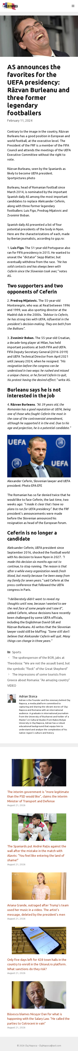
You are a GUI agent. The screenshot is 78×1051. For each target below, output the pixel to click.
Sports (16, 652)
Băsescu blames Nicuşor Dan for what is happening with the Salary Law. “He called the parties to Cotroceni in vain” (38, 1018)
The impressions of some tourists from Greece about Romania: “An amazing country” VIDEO (38, 680)
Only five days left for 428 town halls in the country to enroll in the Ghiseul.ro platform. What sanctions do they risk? (36, 964)
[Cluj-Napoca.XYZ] (10, 6)
